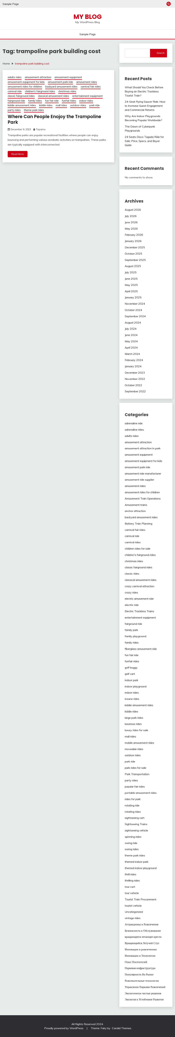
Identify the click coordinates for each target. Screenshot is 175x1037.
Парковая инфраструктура (140, 968)
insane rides (132, 699)
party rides (14, 110)
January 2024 (133, 366)
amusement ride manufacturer (143, 473)
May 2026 (131, 228)
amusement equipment (68, 77)
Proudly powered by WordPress (64, 1028)
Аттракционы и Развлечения (141, 924)
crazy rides (131, 592)
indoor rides (86, 100)
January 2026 (133, 241)
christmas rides (67, 91)
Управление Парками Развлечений (145, 987)
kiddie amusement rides (22, 105)
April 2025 (131, 291)
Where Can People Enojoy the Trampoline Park (54, 119)
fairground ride (16, 100)
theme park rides (34, 110)
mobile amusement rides (139, 742)
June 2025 (131, 278)
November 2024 (135, 303)
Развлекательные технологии (142, 980)
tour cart (130, 886)
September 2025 (135, 260)
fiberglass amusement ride (141, 648)
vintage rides (132, 918)
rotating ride (132, 805)
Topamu (40, 129)
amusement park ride (60, 82)
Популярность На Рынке (139, 974)
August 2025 (133, 266)
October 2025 (133, 253)
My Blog (87, 16)
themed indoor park (136, 861)
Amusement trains (136, 505)
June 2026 (131, 222)
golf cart (130, 674)
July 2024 (131, 328)
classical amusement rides (53, 96)
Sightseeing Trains (136, 824)
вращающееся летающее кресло (143, 936)
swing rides (132, 849)
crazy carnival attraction (139, 586)
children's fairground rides (40, 91)
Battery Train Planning (138, 523)
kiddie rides (45, 105)
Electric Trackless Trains (139, 611)
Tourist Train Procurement (140, 899)
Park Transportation (137, 774)
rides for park (133, 799)
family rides (35, 100)
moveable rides (134, 749)
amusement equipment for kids (26, 82)
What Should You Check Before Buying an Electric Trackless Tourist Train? (144, 91)
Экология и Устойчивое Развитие (144, 999)
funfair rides (69, 100)
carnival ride (15, 91)
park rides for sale (135, 767)
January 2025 (133, 297)
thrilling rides (132, 880)
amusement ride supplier (139, 479)
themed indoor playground (141, 868)
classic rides (132, 573)
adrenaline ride (134, 423)
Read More (17, 154)
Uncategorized (134, 911)
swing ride (131, 843)
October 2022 (133, 385)
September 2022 (135, 391)
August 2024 (133, 322)
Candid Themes (121, 1028)
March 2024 (132, 354)
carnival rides (133, 542)
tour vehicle (132, 893)
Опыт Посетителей (136, 962)
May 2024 (131, 341)
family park (131, 630)
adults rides (15, 77)
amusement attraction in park (142, 448)
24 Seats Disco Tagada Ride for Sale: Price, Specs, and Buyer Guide (144, 141)
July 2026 (131, 216)
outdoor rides (78, 105)
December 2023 (135, 372)
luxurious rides (133, 724)
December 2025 (135, 247)
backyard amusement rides (61, 86)
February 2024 (134, 360)
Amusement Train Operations (143, 498)
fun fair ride (52, 100)
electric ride (132, 605)
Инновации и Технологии (140, 955)
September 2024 (135, 316)
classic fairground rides (21, 96)
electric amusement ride (139, 598)
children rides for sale (137, 548)
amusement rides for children (25, 86)
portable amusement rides (141, 792)
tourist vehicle (133, 905)
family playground (135, 636)
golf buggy (131, 667)
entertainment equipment (87, 96)
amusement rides (86, 82)
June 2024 (131, 335)
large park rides (134, 717)
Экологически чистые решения (143, 993)
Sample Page (11, 4)
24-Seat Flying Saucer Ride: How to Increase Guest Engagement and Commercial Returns (145, 105)
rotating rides (133, 811)
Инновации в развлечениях (141, 949)
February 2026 (134, 234)
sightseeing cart (134, 817)
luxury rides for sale (136, 730)
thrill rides (130, 874)
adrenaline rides (134, 429)
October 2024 (133, 310)
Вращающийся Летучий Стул (142, 943)
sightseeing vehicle (136, 830)
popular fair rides (135, 786)
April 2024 (131, 347)
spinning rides (133, 836)
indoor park (131, 680)
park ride (94, 105)
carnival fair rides (91, 86)
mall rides (61, 105)
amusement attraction (38, 77)
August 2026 (133, 209)
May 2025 (131, 285)
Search (161, 52)
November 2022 (135, 379)
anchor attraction (135, 511)
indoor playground (135, 686)
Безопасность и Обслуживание (143, 930)
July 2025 (131, 272)
